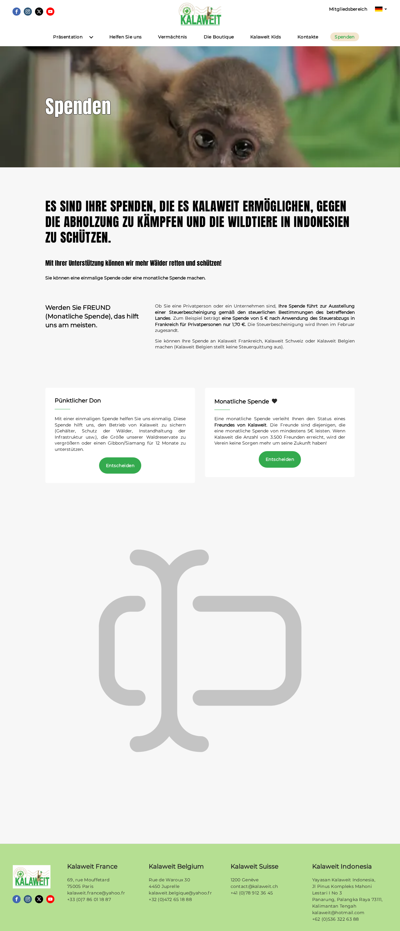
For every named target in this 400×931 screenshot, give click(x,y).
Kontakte (308, 37)
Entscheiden (120, 465)
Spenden (344, 37)
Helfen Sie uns (125, 37)
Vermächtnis (172, 37)
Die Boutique (219, 37)
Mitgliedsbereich (348, 9)
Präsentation (67, 37)
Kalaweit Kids (265, 37)
